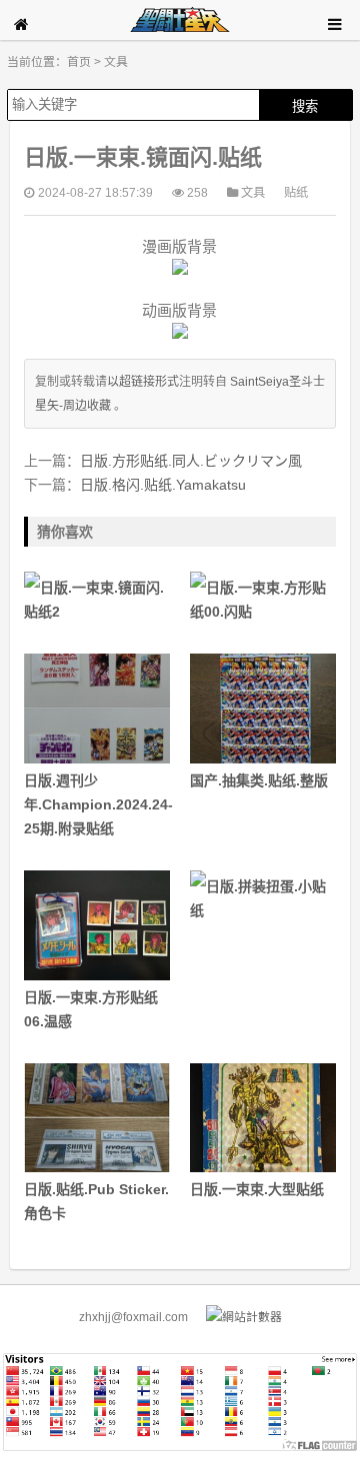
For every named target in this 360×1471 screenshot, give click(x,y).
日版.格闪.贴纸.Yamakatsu (163, 485)
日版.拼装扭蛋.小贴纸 (258, 898)
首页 (79, 62)
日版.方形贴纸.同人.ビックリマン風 (191, 461)
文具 (116, 62)
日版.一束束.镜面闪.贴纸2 (94, 600)
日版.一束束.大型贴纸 (257, 1189)
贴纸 (296, 193)
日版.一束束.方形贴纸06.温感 (91, 1009)
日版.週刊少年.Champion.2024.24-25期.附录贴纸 (97, 804)
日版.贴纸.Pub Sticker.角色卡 (96, 1201)
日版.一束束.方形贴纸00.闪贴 (258, 600)
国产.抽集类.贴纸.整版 (259, 780)
